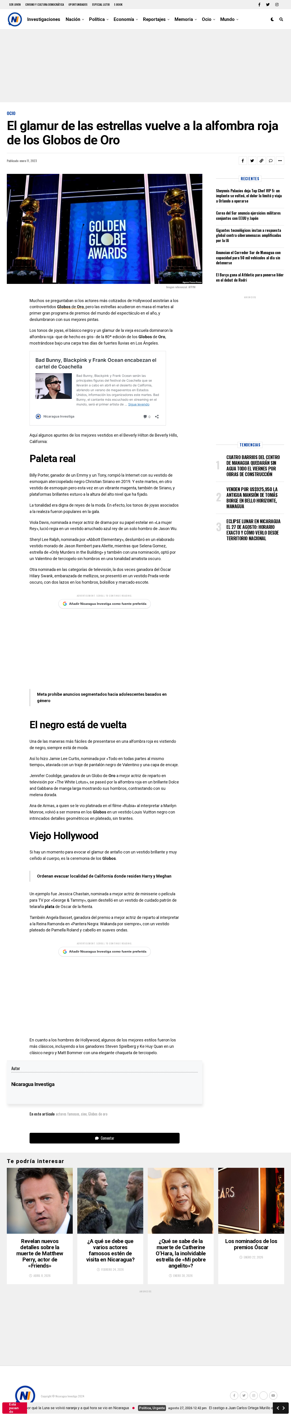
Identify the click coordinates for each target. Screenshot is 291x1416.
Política (97, 19)
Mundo (227, 19)
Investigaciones (43, 19)
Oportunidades (78, 4)
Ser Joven (15, 4)
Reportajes (154, 19)
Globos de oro (97, 1114)
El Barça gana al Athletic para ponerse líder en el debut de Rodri (250, 277)
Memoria (184, 19)
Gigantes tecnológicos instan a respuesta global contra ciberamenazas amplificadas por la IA (248, 235)
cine (84, 1114)
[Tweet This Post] (252, 161)
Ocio (206, 19)
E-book (118, 4)
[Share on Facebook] (243, 161)
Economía (124, 19)
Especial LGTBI (101, 4)
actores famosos (67, 1114)
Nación (73, 19)
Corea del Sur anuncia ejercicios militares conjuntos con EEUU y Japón (248, 215)
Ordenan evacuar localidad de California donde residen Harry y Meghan (104, 876)
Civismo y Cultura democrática (44, 4)
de (70, 306)
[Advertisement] (145, 66)
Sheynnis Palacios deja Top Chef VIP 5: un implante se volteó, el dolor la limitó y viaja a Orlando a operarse (249, 196)
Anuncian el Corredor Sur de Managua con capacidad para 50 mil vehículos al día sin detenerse (248, 257)
